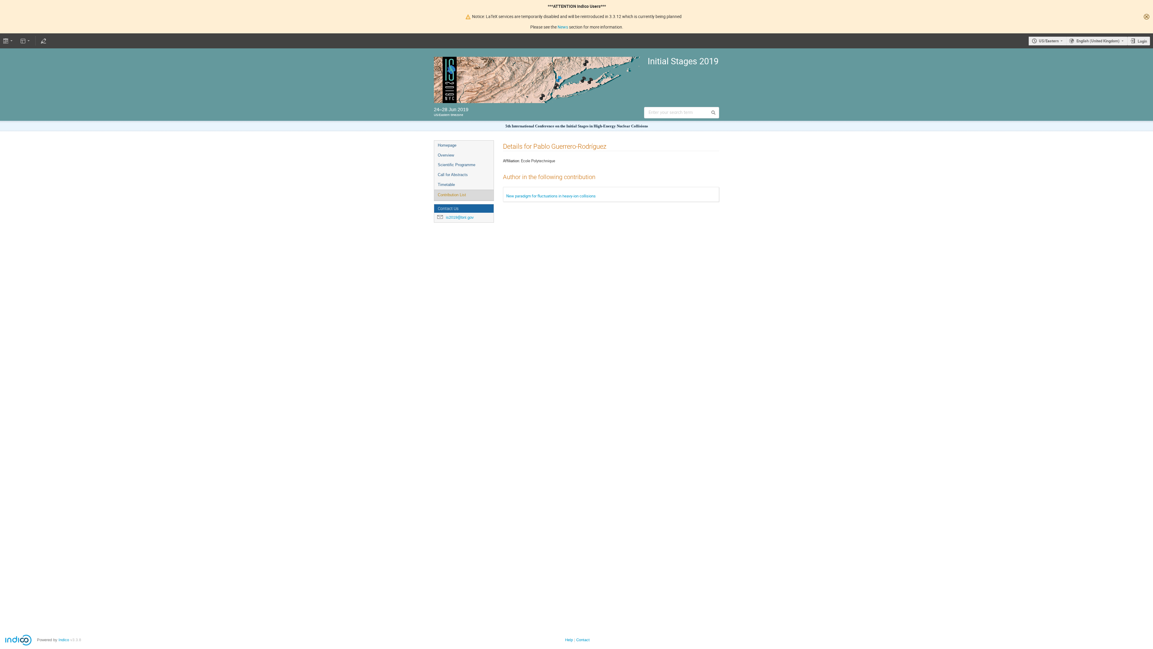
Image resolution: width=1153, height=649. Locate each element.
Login (1142, 41)
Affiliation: (511, 160)
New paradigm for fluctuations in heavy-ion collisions (551, 196)
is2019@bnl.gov (460, 217)
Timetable (446, 184)
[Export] (8, 40)
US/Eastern (1049, 41)
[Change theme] (25, 40)
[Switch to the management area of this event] (43, 40)
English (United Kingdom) (1098, 41)
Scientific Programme (456, 165)
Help (569, 639)
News (563, 27)
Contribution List (452, 195)
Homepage (447, 145)
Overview (446, 155)
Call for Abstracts (453, 174)
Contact (583, 639)
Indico (64, 639)
